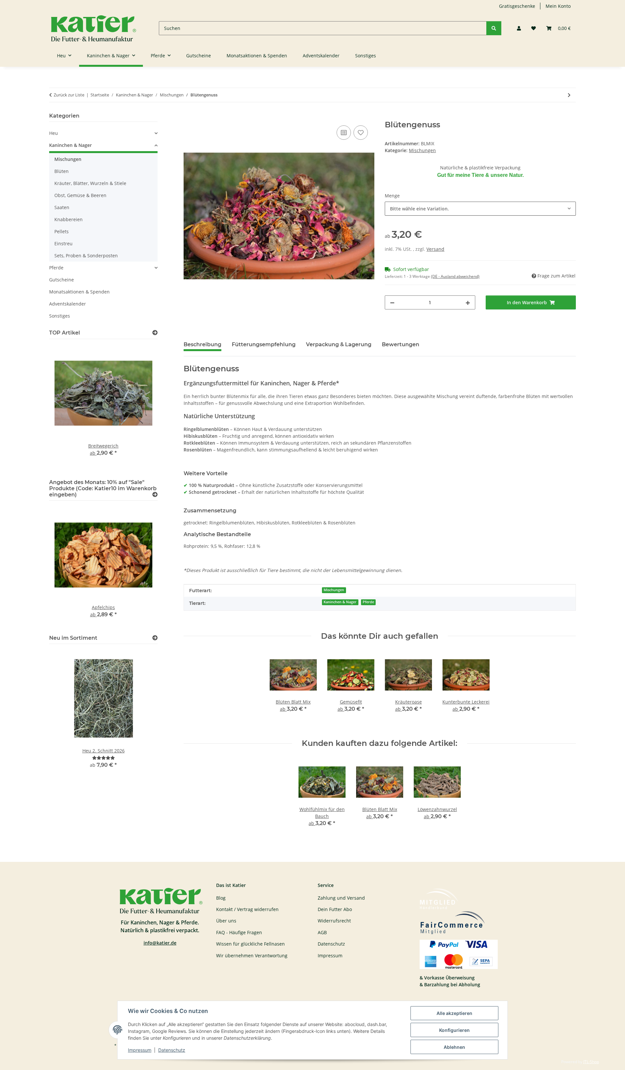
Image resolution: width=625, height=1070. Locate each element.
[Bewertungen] (103, 758)
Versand (435, 249)
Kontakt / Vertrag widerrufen (247, 909)
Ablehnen (454, 1047)
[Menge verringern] (392, 302)
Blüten (61, 171)
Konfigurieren (454, 1030)
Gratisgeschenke (517, 6)
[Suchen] (493, 28)
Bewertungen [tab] (400, 344)
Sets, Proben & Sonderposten (86, 255)
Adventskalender (67, 304)
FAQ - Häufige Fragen (239, 932)
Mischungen (422, 150)
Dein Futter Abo (335, 909)
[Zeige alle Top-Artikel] (155, 333)
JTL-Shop (591, 1061)
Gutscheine (61, 280)
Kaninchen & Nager (340, 602)
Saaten (61, 207)
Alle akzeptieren (454, 1013)
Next (141, 407)
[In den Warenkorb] (189, 116)
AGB (322, 932)
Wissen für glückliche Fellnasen (250, 944)
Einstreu (63, 243)
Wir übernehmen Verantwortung (251, 955)
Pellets (61, 231)
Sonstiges (59, 316)
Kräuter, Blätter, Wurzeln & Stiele (90, 183)
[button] (519, 28)
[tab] (264, 347)
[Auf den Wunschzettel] (361, 132)
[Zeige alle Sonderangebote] (155, 495)
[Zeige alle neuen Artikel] (155, 638)
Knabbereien (68, 219)
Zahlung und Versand (341, 898)
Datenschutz (171, 1050)
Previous (65, 407)
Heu (53, 133)
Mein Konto (558, 6)
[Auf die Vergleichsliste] (344, 132)
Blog (221, 898)
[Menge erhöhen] (468, 302)
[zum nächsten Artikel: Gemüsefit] (569, 95)
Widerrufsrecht (334, 921)
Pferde (368, 602)
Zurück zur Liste (69, 95)
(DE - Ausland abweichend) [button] (455, 276)
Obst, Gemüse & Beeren (80, 195)
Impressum (139, 1050)
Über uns (226, 921)
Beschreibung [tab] (202, 344)
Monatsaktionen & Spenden (79, 292)
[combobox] (480, 209)
